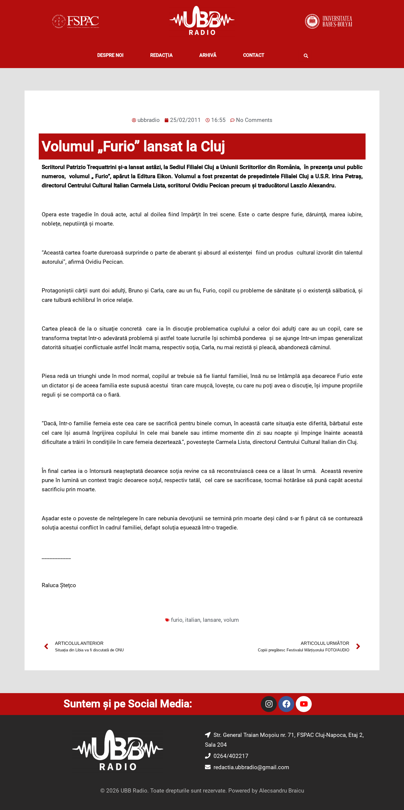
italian (192, 619)
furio (176, 619)
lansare (212, 619)
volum (231, 619)
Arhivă (207, 55)
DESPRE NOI (110, 55)
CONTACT (253, 55)
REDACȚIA (161, 55)
